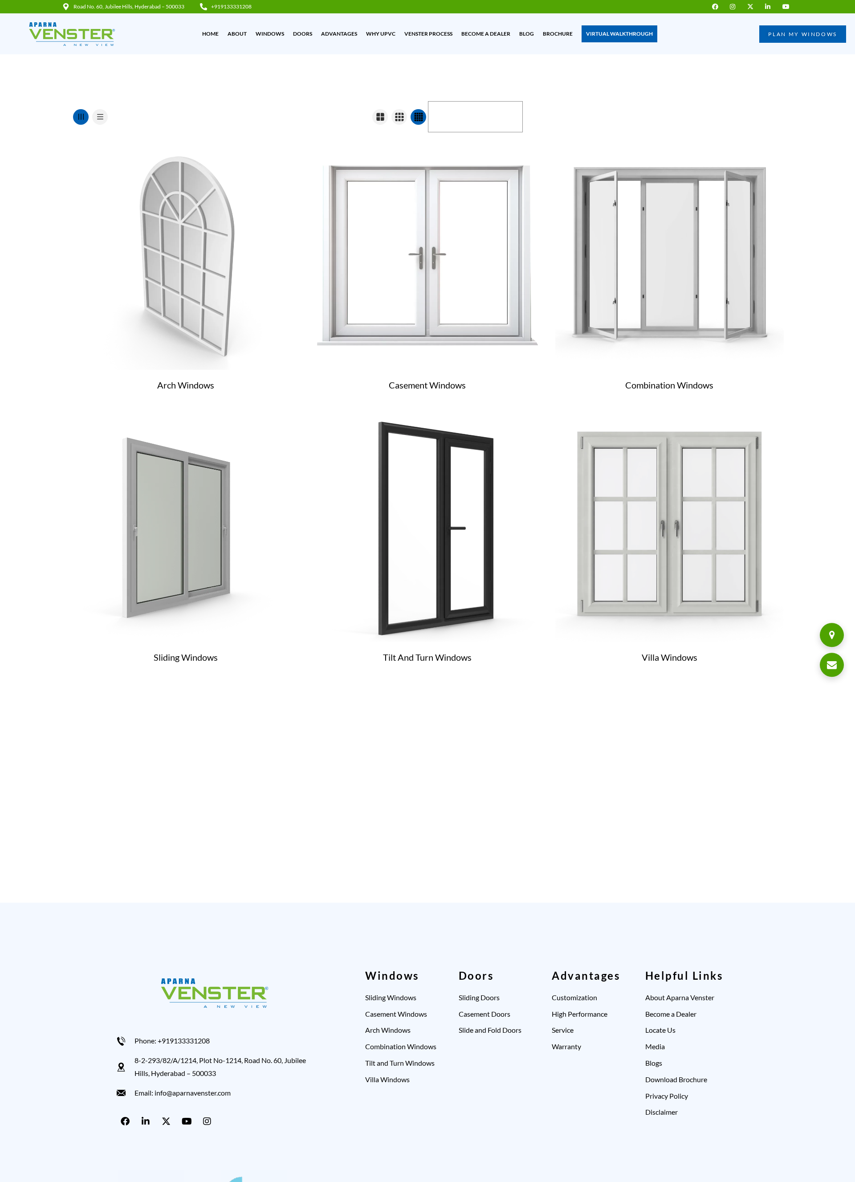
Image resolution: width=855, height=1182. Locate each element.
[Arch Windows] (185, 255)
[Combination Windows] (669, 255)
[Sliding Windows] (185, 527)
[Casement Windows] (427, 255)
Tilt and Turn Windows (427, 657)
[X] (168, 1121)
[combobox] (475, 116)
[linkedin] (770, 7)
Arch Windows (185, 385)
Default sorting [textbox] (459, 116)
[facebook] (717, 7)
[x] (752, 7)
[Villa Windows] (669, 527)
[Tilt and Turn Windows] (427, 527)
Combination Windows (669, 385)
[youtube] (787, 7)
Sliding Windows (186, 657)
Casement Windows (427, 385)
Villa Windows (669, 657)
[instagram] (735, 7)
